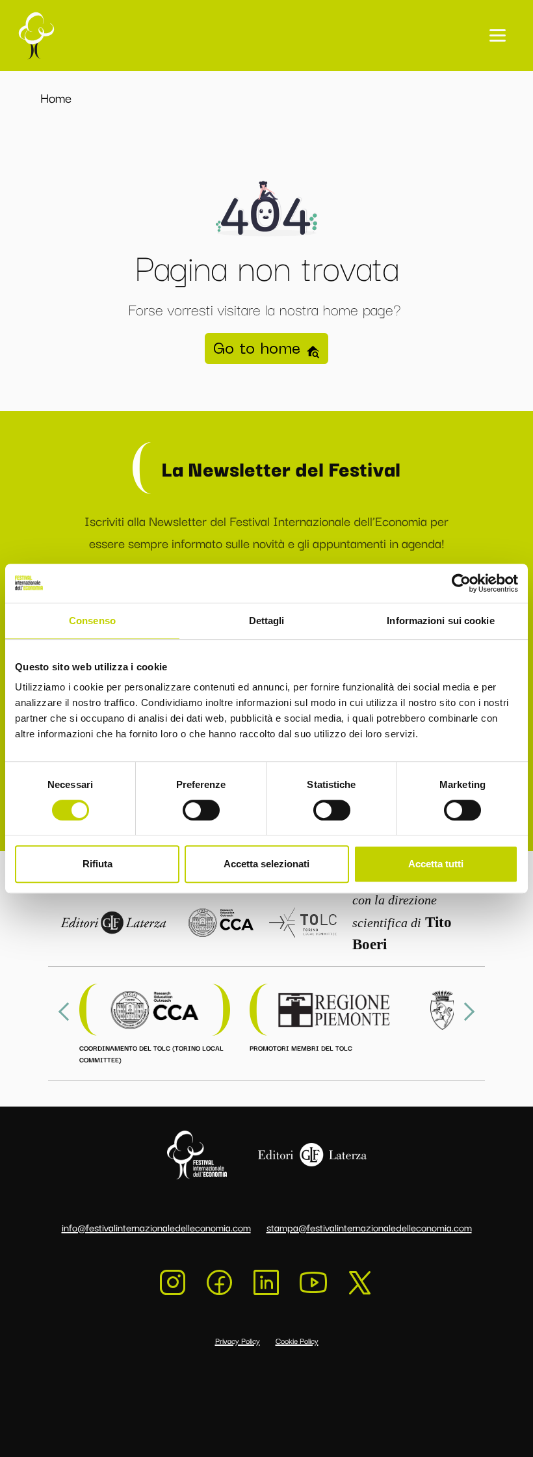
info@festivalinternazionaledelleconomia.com (156, 1227)
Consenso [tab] (92, 620)
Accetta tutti (435, 863)
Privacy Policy (237, 1340)
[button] (497, 35)
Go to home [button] (259, 348)
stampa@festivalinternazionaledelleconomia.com (369, 1227)
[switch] (201, 810)
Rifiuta (97, 863)
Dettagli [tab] (267, 620)
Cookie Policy (297, 1340)
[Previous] (67, 1011)
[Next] (465, 1011)
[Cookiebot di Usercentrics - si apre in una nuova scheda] (461, 583)
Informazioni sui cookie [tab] (440, 620)
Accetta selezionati (266, 863)
